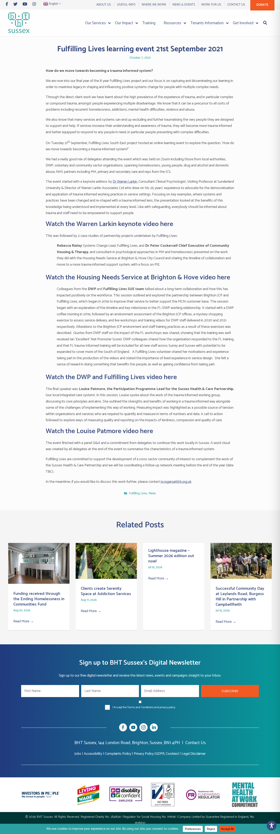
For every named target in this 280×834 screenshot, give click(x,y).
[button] (230, 691)
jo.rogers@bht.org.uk (176, 482)
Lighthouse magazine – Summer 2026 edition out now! (171, 556)
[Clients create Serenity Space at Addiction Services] (106, 578)
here (166, 224)
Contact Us (236, 4)
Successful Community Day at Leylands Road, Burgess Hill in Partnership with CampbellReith (240, 596)
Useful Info (126, 4)
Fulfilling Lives (138, 493)
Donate (262, 4)
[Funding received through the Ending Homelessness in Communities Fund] (38, 583)
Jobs (77, 754)
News (152, 493)
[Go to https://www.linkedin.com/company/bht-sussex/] (154, 728)
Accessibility (93, 754)
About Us (103, 4)
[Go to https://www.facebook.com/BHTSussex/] (123, 728)
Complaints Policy (118, 754)
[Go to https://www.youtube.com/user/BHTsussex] (133, 728)
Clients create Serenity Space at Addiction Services (106, 591)
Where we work (154, 4)
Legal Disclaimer (194, 754)
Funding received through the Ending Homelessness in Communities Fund (38, 599)
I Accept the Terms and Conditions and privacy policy (144, 707)
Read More (23, 621)
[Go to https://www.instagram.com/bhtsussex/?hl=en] (143, 728)
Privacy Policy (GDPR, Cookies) (156, 754)
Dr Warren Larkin (125, 182)
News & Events (183, 4)
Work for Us (211, 4)
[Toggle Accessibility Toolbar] (271, 825)
